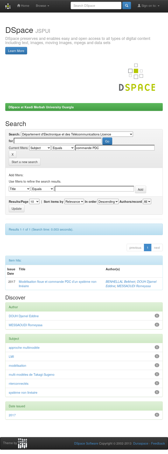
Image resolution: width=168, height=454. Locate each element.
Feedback (158, 443)
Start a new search (25, 162)
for (11, 141)
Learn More (16, 50)
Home (24, 5)
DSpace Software (86, 443)
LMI (11, 356)
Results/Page (18, 201)
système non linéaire (23, 392)
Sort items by (53, 201)
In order (90, 201)
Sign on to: (149, 5)
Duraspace (140, 443)
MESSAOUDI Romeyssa (134, 286)
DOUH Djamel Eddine (24, 316)
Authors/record (130, 201)
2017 (12, 415)
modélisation (17, 365)
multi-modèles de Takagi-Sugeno (31, 374)
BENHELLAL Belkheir (120, 281)
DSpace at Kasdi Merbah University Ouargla (41, 107)
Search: (14, 134)
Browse (41, 5)
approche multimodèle (24, 347)
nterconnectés (18, 383)
